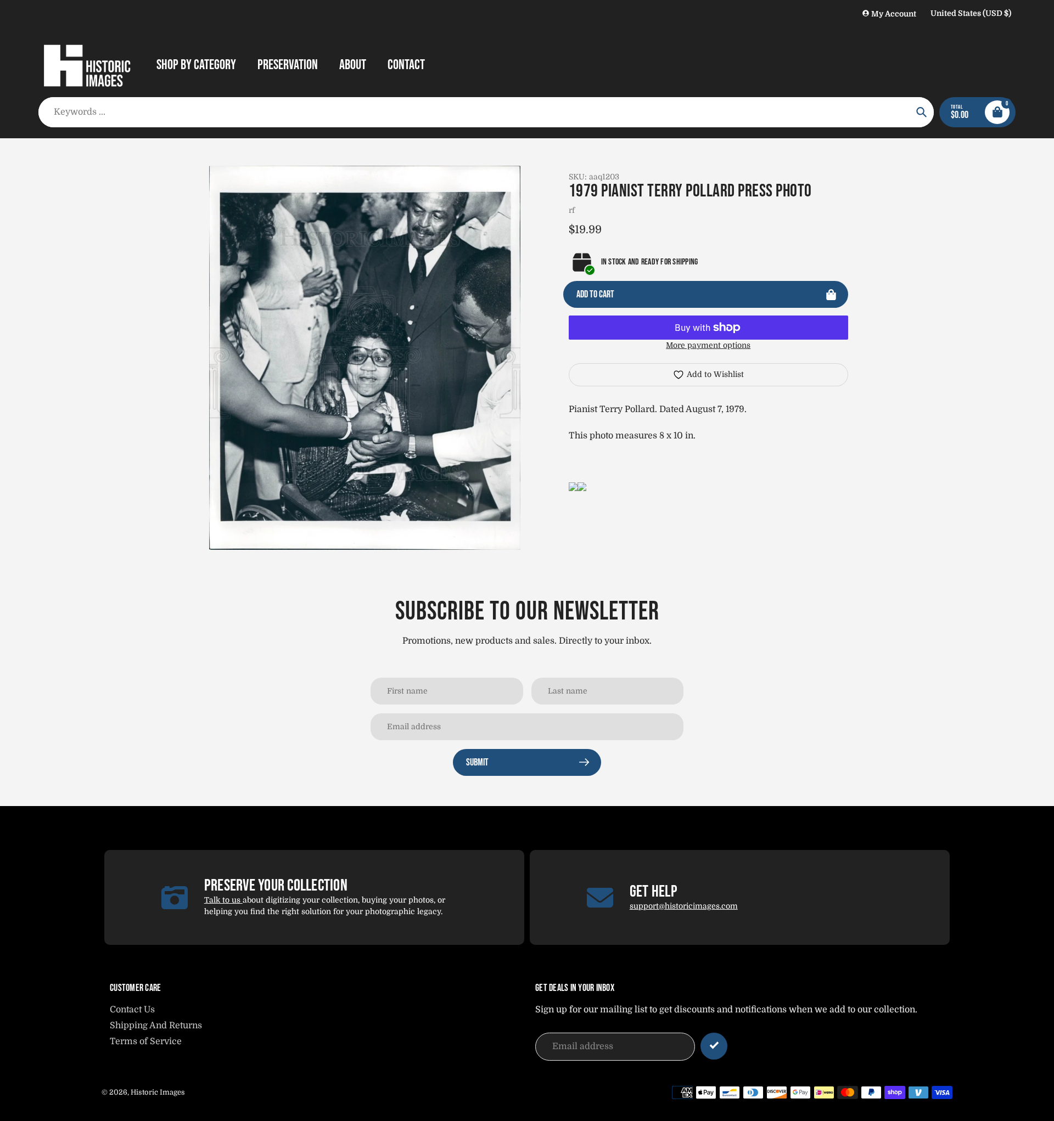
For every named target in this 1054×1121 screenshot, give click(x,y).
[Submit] (713, 1046)
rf (572, 210)
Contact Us (132, 1010)
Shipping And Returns (156, 1025)
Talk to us (223, 899)
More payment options (708, 345)
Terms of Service (146, 1041)
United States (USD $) (970, 13)
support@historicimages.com (684, 906)
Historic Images (158, 1092)
